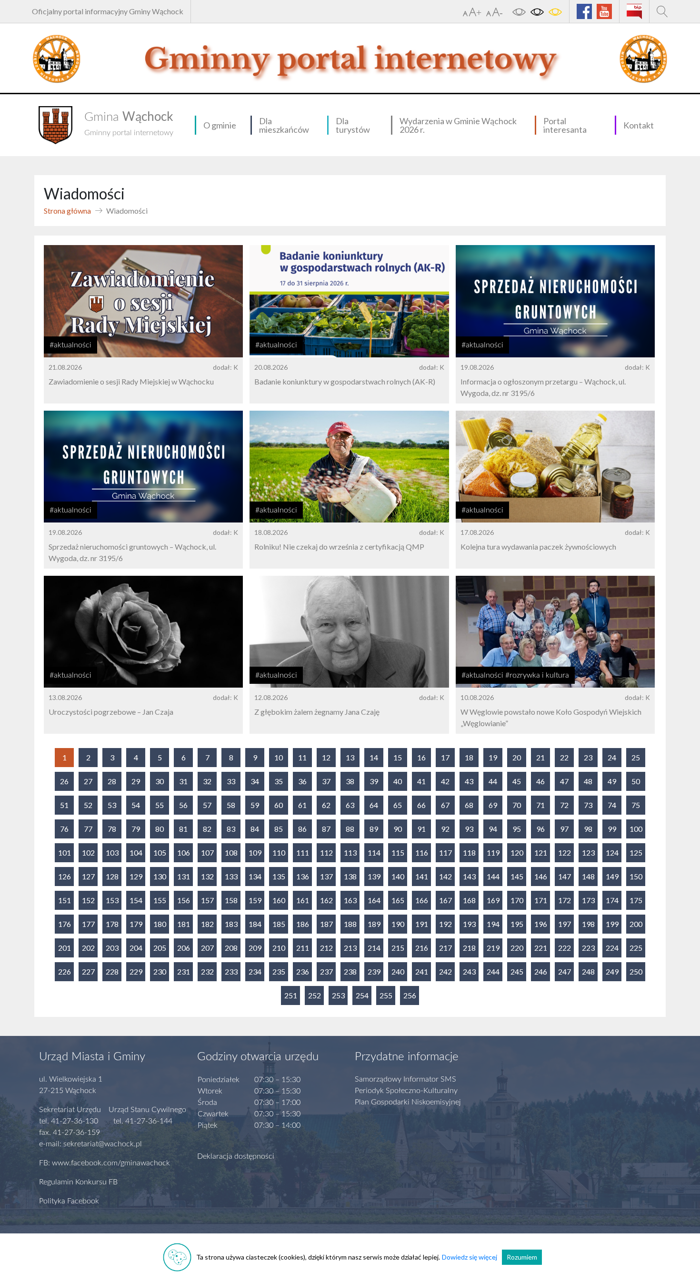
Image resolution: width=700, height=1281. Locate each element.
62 (326, 804)
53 (112, 804)
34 (254, 781)
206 (183, 947)
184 (255, 923)
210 (278, 947)
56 (183, 804)
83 (231, 828)
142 (445, 876)
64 (374, 804)
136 (302, 876)
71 (540, 804)
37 (326, 781)
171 (540, 900)
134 (255, 876)
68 (469, 804)
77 (88, 828)
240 (397, 971)
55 (159, 804)
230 (159, 971)
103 (112, 852)
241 (421, 971)
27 (88, 781)
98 (588, 828)
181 (183, 923)
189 (374, 923)
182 (207, 923)
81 (183, 828)
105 (159, 852)
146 (540, 876)
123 (588, 852)
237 (326, 971)
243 (469, 971)
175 (636, 900)
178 (112, 923)
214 (374, 947)
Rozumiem (522, 1257)
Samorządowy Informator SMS (405, 1079)
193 (469, 923)
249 (612, 971)
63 (350, 804)
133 (231, 876)
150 (636, 876)
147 (564, 876)
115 (397, 852)
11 (302, 757)
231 (183, 971)
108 (231, 852)
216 (421, 947)
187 (326, 923)
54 (135, 804)
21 (540, 757)
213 (350, 947)
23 (588, 757)
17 (445, 757)
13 (350, 757)
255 (386, 995)
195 (516, 923)
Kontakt (638, 125)
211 (302, 947)
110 (278, 852)
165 (397, 900)
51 (64, 804)
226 (64, 971)
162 (326, 900)
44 (493, 781)
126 (64, 876)
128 (112, 876)
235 (278, 971)
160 (278, 900)
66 (421, 804)
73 (588, 804)
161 (302, 900)
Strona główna (67, 210)
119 (493, 852)
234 (255, 971)
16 (421, 757)
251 (290, 995)
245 (516, 971)
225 (636, 947)
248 (588, 971)
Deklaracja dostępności (235, 1156)
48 (588, 781)
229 (136, 971)
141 (421, 876)
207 (207, 947)
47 (564, 781)
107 (207, 852)
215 (397, 947)
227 (88, 971)
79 (135, 828)
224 (612, 947)
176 (64, 923)
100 (636, 828)
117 (445, 852)
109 (255, 852)
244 (493, 971)
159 (255, 900)
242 (445, 971)
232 (207, 971)
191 (421, 923)
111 (302, 852)
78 (112, 828)
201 (64, 947)
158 (231, 900)
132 (207, 876)
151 (64, 900)
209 (255, 947)
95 (516, 828)
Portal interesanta (565, 125)
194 (493, 923)
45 (516, 781)
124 (612, 852)
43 (469, 781)
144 (493, 876)
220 (516, 947)
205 (159, 947)
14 (374, 757)
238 (350, 971)
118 (469, 852)
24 (612, 757)
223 (588, 947)
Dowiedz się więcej (469, 1257)
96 (540, 828)
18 (469, 757)
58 (231, 804)
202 (88, 947)
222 (564, 947)
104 (136, 852)
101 (64, 852)
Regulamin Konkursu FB (78, 1182)
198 (588, 923)
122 (564, 852)
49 (612, 781)
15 (397, 757)
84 (254, 828)
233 (231, 971)
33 (231, 781)
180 (159, 923)
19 (493, 757)
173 (588, 900)
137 (326, 876)
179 (136, 923)
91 (421, 828)
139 (374, 876)
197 (564, 923)
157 (207, 900)
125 (636, 852)
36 (302, 781)
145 (516, 876)
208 (231, 947)
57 (207, 804)
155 (159, 900)
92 (445, 828)
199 (612, 923)
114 (374, 852)
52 (88, 804)
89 (374, 828)
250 (636, 971)
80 (159, 828)
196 (540, 923)
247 (564, 971)
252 (314, 995)
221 (540, 947)
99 (612, 828)
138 (350, 876)
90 (397, 828)
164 (374, 900)
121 (540, 852)
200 (636, 923)
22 (564, 757)
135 (278, 876)
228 (112, 971)
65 (397, 804)
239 (374, 971)
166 (421, 900)
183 (231, 923)
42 (445, 781)
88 (350, 828)
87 (326, 828)
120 (516, 852)
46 (540, 781)
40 (397, 781)
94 (493, 828)
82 (207, 828)
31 (183, 781)
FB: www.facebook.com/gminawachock (104, 1163)
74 (612, 804)
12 (326, 757)
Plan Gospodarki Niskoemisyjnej (408, 1102)
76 (64, 828)
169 (493, 900)
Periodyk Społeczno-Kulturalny (406, 1090)
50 (635, 781)
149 (612, 876)
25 (635, 757)
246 (540, 971)
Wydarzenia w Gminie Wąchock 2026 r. (458, 125)
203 (112, 947)
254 (362, 995)
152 (88, 900)
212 (326, 947)
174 (612, 900)
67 (445, 804)
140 (397, 876)
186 (302, 923)
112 (326, 852)
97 (564, 828)
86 (302, 828)
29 (135, 781)
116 (421, 852)
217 (445, 947)
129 (136, 876)
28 (112, 781)
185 (278, 923)
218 (469, 947)
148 (588, 876)
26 (64, 781)
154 (136, 900)
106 (183, 852)
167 (445, 900)
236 (302, 971)
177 (88, 923)
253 (338, 995)
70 (516, 804)
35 (278, 781)
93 (469, 828)
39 (374, 781)
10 (278, 757)
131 (183, 876)
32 (207, 781)
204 (136, 947)
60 (278, 804)
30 (159, 781)
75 (635, 804)
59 (254, 804)
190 (397, 923)
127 (88, 876)
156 (183, 900)
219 (493, 947)
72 (564, 804)
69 (493, 804)
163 (350, 900)
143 (469, 876)
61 (302, 804)
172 (564, 900)
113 (350, 852)
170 (516, 900)
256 (409, 995)
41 (421, 781)
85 (278, 828)
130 (159, 876)
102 (88, 852)
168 (469, 900)
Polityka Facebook (69, 1201)
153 (112, 900)
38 (350, 781)
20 (516, 757)
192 (445, 923)
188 (350, 923)
